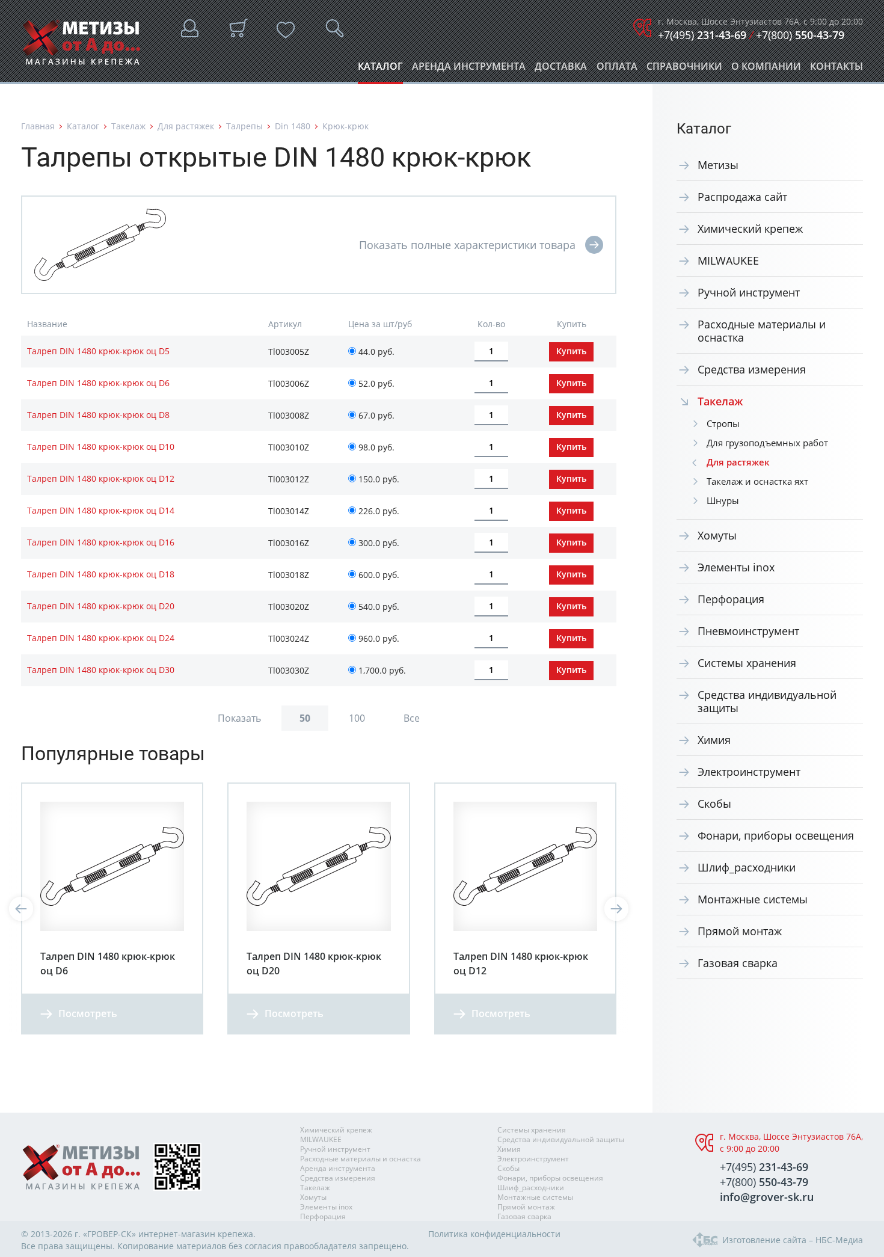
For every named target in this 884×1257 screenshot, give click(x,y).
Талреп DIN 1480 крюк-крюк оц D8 (98, 414)
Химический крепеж (750, 228)
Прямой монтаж (740, 931)
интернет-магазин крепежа (195, 1234)
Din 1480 (292, 126)
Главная (38, 126)
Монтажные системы (753, 899)
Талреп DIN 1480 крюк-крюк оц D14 (100, 510)
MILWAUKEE (728, 260)
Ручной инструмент (749, 292)
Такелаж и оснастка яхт (757, 481)
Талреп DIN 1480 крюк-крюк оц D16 (100, 542)
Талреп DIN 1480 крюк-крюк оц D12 (100, 478)
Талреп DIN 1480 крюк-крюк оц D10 (100, 446)
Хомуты (717, 535)
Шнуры (723, 500)
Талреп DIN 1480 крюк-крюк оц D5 (98, 351)
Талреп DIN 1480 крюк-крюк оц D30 (100, 669)
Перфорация (731, 599)
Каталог (380, 69)
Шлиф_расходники (747, 867)
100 (357, 718)
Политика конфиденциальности (494, 1234)
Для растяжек (186, 126)
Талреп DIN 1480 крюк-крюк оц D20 (100, 606)
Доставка (561, 69)
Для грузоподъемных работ (767, 442)
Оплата (617, 69)
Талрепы (244, 126)
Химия (714, 739)
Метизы (718, 164)
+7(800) (800, 35)
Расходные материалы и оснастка (762, 331)
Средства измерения (752, 369)
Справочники (684, 69)
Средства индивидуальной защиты (767, 701)
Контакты (836, 69)
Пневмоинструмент (748, 631)
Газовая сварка (738, 963)
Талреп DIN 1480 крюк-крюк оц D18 (100, 574)
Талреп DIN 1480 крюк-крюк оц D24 (100, 638)
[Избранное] (286, 30)
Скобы (714, 803)
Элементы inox (736, 567)
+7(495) (702, 35)
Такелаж (128, 126)
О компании (766, 69)
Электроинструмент (749, 771)
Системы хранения (747, 662)
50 (304, 718)
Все (412, 718)
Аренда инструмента (469, 69)
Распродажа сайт (742, 196)
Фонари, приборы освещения (776, 835)
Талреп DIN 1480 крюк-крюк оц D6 (98, 383)
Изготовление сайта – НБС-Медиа (792, 1240)
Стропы (723, 423)
